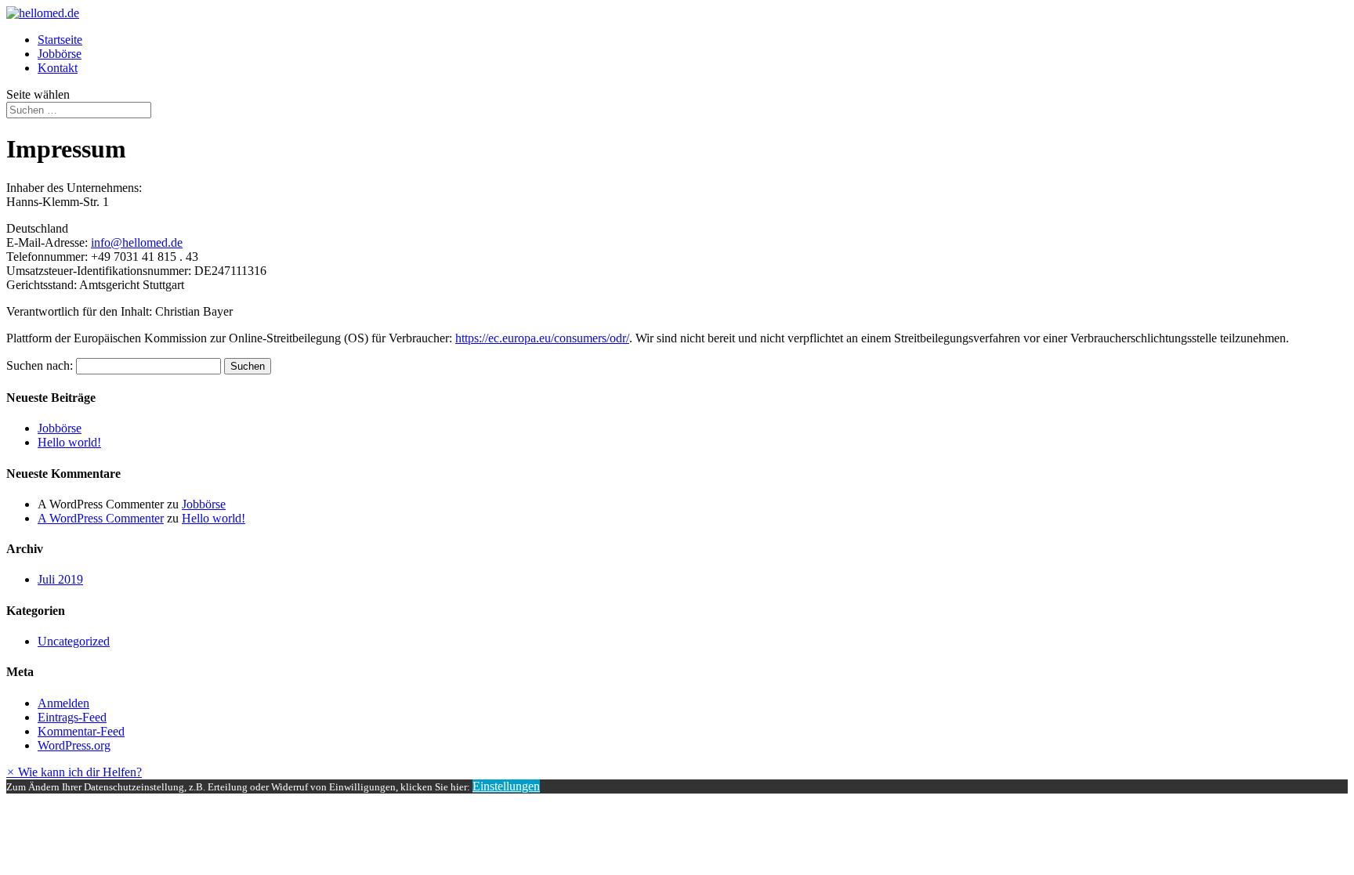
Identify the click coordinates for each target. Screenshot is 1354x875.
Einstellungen (506, 786)
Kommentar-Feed (81, 731)
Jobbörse (59, 53)
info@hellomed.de (137, 242)
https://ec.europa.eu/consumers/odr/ (542, 338)
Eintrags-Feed (72, 717)
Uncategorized (74, 641)
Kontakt (58, 67)
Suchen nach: (39, 365)
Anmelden (63, 703)
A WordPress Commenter (101, 518)
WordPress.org (74, 745)
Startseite (60, 39)
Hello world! (69, 442)
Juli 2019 (60, 579)
